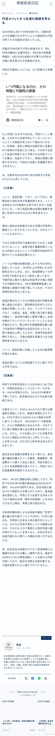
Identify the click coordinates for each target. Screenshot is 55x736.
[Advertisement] (27, 601)
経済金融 (34, 13)
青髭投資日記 (28, 3)
